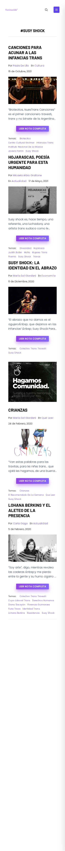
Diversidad (25, 248)
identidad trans (31, 608)
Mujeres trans (39, 252)
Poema (12, 256)
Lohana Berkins (16, 612)
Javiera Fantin (16, 150)
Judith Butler (15, 252)
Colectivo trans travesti (33, 348)
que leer (50, 494)
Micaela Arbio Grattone (27, 175)
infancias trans (45, 142)
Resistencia (33, 612)
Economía (49, 275)
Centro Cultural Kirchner (21, 142)
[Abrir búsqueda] (46, 9)
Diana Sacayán (16, 604)
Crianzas (24, 490)
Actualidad (19, 181)
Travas (37, 256)
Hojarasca (39, 248)
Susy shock (32, 150)
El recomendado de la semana (26, 494)
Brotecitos (25, 138)
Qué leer (48, 418)
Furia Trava (14, 608)
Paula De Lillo (21, 65)
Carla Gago (20, 523)
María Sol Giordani (24, 275)
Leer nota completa (32, 128)
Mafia (27, 252)
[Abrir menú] (56, 10)
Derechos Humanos (43, 600)
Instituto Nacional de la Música (25, 146)
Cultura (39, 65)
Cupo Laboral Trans (19, 600)
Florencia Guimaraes (38, 604)
